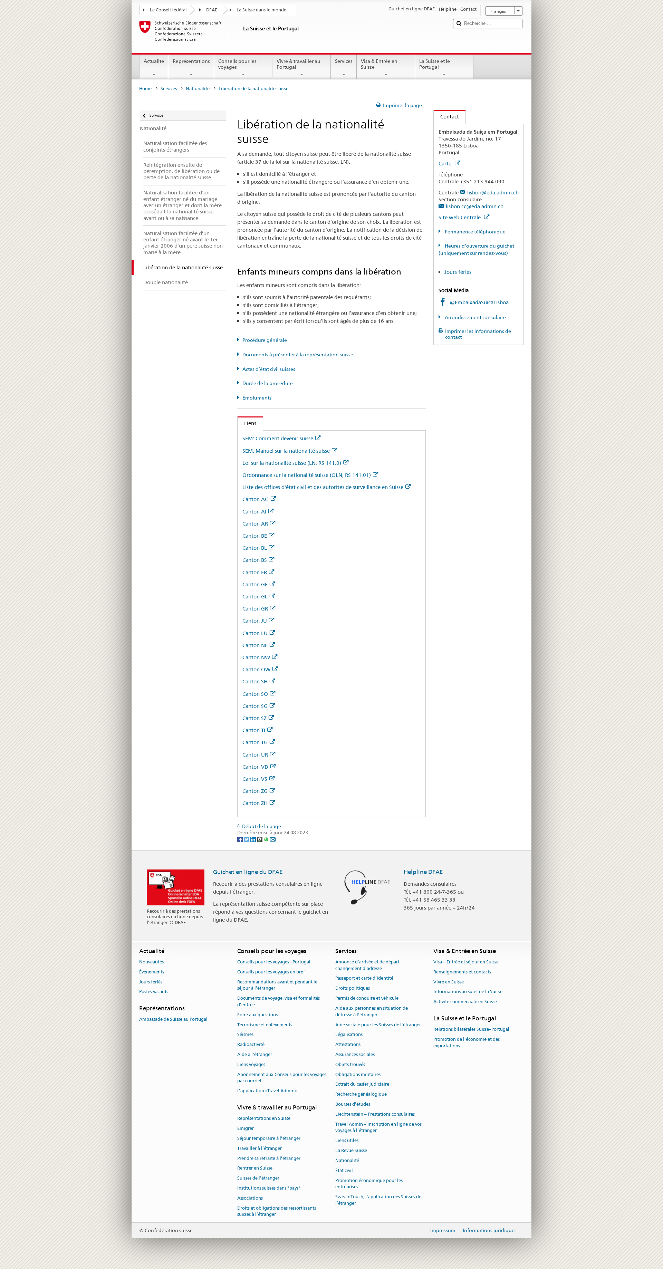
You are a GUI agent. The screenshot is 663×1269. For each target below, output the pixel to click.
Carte (446, 163)
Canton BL (254, 548)
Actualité (154, 61)
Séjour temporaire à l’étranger (268, 1138)
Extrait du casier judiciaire (362, 1084)
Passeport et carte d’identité (364, 978)
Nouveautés (151, 961)
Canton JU (254, 620)
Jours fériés (457, 272)
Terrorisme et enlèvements (264, 1024)
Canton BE (254, 535)
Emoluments (256, 398)
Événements (151, 971)
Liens (247, 423)
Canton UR (255, 754)
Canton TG (255, 742)
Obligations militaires (358, 1074)
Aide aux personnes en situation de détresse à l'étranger (371, 1011)
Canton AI (254, 511)
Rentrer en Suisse (254, 1168)
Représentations (191, 61)
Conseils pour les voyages (237, 64)
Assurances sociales (355, 1054)
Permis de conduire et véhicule (366, 998)
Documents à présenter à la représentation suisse (297, 354)
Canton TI (253, 730)
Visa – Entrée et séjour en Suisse (466, 961)
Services (344, 61)
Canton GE (255, 584)
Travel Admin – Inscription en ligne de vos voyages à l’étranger (378, 1127)
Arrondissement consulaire (475, 317)
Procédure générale (264, 340)
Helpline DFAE (423, 871)
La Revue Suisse (351, 1150)
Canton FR (254, 572)
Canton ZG (255, 791)
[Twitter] (247, 839)
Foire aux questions (257, 1014)
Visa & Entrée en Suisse (379, 64)
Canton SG (255, 706)
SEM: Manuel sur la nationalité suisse (286, 451)
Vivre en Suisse (448, 981)
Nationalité (198, 88)
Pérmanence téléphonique (475, 231)
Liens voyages (251, 1064)
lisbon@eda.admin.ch (493, 192)
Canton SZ (254, 718)
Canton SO (255, 694)
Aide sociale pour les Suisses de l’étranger (378, 1024)
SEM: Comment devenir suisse (277, 438)
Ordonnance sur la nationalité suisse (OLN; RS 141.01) (306, 475)
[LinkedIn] (253, 839)
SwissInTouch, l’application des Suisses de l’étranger (378, 1200)
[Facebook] (240, 839)
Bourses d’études (352, 1104)
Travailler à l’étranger (259, 1148)
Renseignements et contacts (462, 971)
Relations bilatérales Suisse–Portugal (471, 1029)
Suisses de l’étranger (258, 1178)
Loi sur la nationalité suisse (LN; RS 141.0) (291, 463)
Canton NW (256, 657)
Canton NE (255, 645)
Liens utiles (346, 1140)
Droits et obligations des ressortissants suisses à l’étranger (276, 1211)
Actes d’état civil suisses (268, 369)
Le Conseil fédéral (168, 9)
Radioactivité (251, 1044)
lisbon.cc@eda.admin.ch (474, 206)
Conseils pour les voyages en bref (271, 971)
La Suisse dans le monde (261, 9)
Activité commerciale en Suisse (465, 1001)
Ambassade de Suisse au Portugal (173, 1019)
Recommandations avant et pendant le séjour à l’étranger (277, 985)
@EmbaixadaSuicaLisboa (479, 302)
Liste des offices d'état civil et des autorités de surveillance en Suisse (322, 487)
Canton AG (255, 499)
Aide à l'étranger (254, 1054)
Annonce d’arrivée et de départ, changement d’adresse (368, 965)
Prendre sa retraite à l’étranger (268, 1158)
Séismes (245, 1034)
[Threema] (260, 839)
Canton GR (255, 608)
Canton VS (254, 779)
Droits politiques (352, 988)
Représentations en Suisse (263, 1118)
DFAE (211, 9)
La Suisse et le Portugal (434, 64)
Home (145, 88)
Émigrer (245, 1128)
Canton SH (255, 681)
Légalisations (349, 1034)
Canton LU (255, 633)
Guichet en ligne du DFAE (248, 871)
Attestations (348, 1044)
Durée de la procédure (267, 383)
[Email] (273, 839)
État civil (344, 1170)
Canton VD (255, 766)
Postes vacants (153, 991)
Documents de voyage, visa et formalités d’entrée (278, 1001)
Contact (446, 116)
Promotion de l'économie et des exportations (466, 1042)
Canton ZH (255, 803)
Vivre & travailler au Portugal (298, 64)
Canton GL (255, 596)
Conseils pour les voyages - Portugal (273, 961)
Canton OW (256, 669)
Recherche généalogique (361, 1094)
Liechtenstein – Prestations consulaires (375, 1114)
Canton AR (255, 523)
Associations (250, 1198)
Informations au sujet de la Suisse (467, 991)
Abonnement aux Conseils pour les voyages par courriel (281, 1078)
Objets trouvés (350, 1064)
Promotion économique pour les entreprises (369, 1184)
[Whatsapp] (266, 839)
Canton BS (254, 560)
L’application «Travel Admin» (267, 1090)
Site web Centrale (460, 217)
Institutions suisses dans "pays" (268, 1188)
